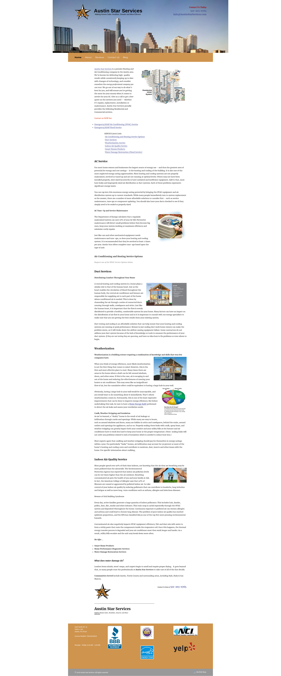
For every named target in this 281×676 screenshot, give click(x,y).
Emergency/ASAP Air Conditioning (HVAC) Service (116, 124)
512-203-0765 (198, 10)
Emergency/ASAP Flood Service (108, 127)
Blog (125, 57)
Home (78, 57)
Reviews (99, 57)
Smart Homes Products (115, 149)
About (88, 57)
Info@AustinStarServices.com (189, 14)
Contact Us (113, 57)
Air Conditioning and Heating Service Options (125, 137)
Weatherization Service (115, 143)
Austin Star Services (103, 69)
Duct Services (111, 140)
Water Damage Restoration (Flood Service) (123, 152)
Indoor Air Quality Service (116, 146)
